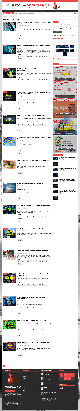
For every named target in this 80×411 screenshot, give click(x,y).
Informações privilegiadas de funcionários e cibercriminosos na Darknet (34, 23)
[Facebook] (68, 1)
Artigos (16, 11)
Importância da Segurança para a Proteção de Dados (65, 149)
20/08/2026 (61, 181)
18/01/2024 (20, 230)
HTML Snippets (36, 410)
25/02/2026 (57, 81)
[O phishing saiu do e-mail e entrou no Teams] (62, 50)
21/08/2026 (61, 176)
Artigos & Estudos (58, 155)
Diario (24, 374)
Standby (24, 388)
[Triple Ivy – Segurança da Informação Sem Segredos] (65, 109)
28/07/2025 (57, 116)
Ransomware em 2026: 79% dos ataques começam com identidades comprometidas (67, 180)
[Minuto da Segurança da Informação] (32, 9)
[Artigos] (9, 26)
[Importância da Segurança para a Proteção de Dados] (65, 144)
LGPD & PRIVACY (36, 11)
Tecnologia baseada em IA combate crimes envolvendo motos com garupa (33, 46)
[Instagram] (76, 1)
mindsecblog (25, 25)
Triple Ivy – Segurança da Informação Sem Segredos (64, 114)
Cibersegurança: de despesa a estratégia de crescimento (67, 158)
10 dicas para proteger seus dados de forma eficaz (30, 183)
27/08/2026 (61, 159)
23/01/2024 (20, 162)
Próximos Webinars (26, 386)
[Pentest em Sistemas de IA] (55, 198)
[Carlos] (42, 389)
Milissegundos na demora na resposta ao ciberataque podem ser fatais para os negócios (33, 92)
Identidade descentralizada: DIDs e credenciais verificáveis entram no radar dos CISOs (67, 185)
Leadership (28, 11)
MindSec (58, 11)
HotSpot (24, 378)
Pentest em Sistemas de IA (64, 196)
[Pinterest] (74, 1)
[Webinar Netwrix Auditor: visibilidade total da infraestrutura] (65, 92)
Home (5, 11)
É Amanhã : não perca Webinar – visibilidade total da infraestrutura (64, 79)
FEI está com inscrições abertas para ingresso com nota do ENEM (32, 251)
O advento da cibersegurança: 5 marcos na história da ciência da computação (33, 274)
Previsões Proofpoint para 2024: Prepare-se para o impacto (33, 160)
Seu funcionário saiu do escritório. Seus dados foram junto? (67, 174)
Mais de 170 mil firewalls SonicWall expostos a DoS (30, 229)
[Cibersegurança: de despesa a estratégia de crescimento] (58, 46)
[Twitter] (72, 1)
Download (44, 11)
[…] (49, 29)
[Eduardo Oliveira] (42, 393)
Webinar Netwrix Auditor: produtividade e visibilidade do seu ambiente (64, 131)
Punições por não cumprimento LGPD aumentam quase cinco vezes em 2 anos (33, 69)
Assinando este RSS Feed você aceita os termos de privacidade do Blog (64, 29)
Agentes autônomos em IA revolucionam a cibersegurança (50, 393)
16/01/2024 (20, 322)
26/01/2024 (20, 95)
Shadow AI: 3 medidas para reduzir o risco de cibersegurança (67, 169)
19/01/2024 (20, 208)
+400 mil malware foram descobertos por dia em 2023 (31, 320)
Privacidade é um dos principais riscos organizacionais (31, 115)
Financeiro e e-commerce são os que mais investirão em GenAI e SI (34, 137)
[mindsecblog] (42, 374)
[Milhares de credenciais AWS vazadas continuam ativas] (58, 50)
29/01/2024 (20, 48)
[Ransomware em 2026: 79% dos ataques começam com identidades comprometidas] (55, 180)
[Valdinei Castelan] (42, 379)
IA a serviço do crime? (63, 162)
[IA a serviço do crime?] (62, 46)
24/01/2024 (20, 140)
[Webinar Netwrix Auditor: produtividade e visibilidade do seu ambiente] (65, 127)
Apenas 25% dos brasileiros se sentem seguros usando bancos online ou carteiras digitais (33, 343)
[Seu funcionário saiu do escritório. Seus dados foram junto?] (67, 50)
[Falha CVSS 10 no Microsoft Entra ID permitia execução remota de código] (72, 50)
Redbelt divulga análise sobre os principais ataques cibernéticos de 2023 (31, 297)
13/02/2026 (57, 98)
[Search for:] (65, 18)
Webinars (56, 63)
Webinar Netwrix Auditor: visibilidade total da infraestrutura (65, 97)
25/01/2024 (20, 116)
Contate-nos (51, 11)
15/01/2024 (20, 345)
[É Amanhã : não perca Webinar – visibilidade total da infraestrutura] (65, 74)
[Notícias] (9, 233)
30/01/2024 (20, 25)
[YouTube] (70, 1)
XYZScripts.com (44, 410)
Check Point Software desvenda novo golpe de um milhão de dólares (33, 206)
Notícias (11, 11)
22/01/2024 (20, 185)
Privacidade (62, 35)
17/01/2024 (20, 300)
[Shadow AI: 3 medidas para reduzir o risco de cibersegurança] (67, 46)
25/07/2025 (57, 133)
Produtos (24, 385)
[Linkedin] (66, 1)
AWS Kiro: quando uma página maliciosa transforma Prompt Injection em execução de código (67, 191)
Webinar (22, 11)
